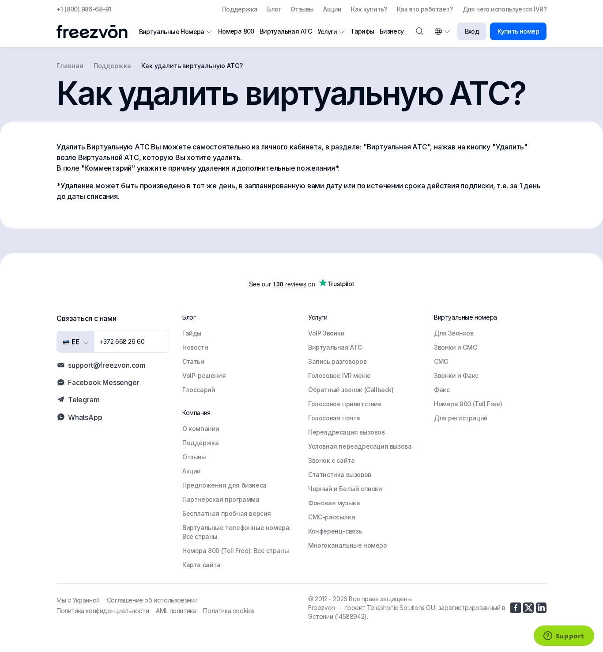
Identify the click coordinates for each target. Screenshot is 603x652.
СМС (441, 361)
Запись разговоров (337, 361)
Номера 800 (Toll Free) (468, 404)
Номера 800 (236, 31)
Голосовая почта (334, 418)
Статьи (193, 361)
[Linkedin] (541, 607)
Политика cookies (229, 610)
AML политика (176, 610)
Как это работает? (425, 9)
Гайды (192, 333)
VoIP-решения (204, 375)
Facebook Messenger (103, 382)
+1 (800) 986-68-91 (84, 9)
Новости (195, 347)
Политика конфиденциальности (103, 610)
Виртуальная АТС (286, 31)
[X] (528, 607)
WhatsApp (85, 417)
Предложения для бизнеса (224, 485)
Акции (332, 9)
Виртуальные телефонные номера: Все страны (236, 532)
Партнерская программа (221, 499)
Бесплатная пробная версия (226, 513)
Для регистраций (461, 418)
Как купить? (369, 9)
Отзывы (301, 9)
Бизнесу (392, 31)
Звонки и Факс (456, 375)
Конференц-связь (335, 531)
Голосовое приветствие (345, 404)
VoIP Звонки (326, 333)
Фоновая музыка (334, 503)
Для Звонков (454, 333)
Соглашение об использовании (152, 600)
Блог (274, 9)
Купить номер (518, 31)
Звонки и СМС (455, 347)
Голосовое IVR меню (339, 375)
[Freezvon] (96, 31)
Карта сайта (201, 564)
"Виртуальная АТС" (396, 146)
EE (74, 341)
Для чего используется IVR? (504, 9)
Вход (472, 31)
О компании (200, 428)
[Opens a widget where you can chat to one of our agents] (563, 636)
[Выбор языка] (442, 31)
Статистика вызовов (339, 474)
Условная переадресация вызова (359, 446)
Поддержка (240, 9)
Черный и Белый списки (345, 488)
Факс (441, 389)
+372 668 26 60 (121, 341)
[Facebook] (515, 607)
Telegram (83, 399)
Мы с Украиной (78, 600)
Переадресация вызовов (346, 432)
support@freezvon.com (107, 365)
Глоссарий (198, 389)
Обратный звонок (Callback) (351, 389)
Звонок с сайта (331, 460)
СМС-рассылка (331, 517)
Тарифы (362, 31)
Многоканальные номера (347, 545)
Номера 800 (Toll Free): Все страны (235, 550)
